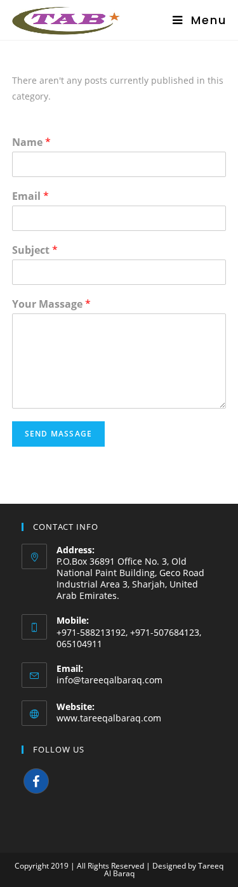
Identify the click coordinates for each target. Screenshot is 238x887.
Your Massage (51, 304)
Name (31, 142)
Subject (35, 250)
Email (30, 196)
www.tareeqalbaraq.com (108, 718)
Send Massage (58, 433)
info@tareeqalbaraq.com (109, 680)
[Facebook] (36, 781)
